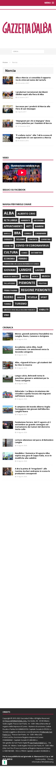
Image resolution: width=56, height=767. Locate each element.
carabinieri (40, 233)
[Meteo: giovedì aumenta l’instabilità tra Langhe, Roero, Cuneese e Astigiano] (8, 339)
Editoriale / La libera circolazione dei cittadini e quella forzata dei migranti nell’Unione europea (33, 393)
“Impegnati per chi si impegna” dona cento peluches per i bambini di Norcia (34, 122)
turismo (21, 303)
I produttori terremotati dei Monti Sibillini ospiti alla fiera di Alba (32, 93)
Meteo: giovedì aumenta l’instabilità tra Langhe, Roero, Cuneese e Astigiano (34, 334)
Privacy (50, 759)
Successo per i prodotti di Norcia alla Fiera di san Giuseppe (33, 107)
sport (44, 297)
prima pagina (10, 290)
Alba (9, 213)
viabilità (43, 309)
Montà (35, 276)
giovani (9, 270)
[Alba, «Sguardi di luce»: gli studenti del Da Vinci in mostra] (8, 367)
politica (42, 283)
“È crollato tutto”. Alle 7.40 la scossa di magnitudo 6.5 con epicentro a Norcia (34, 136)
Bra (17, 233)
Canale (28, 233)
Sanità (20, 297)
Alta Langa (10, 220)
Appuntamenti (13, 226)
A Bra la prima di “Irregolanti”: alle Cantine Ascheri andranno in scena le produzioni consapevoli (32, 471)
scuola (32, 297)
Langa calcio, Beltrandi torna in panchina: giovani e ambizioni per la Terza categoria (32, 378)
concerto (33, 239)
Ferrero (22, 258)
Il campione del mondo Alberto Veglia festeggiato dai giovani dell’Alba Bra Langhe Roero (32, 409)
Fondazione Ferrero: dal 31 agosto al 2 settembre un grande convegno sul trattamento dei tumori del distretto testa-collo (33, 426)
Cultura (11, 252)
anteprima (39, 220)
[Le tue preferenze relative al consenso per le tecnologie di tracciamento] (4, 762)
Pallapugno (9, 283)
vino (6, 315)
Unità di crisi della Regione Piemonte (19, 310)
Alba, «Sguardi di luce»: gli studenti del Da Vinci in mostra (33, 363)
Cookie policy (40, 759)
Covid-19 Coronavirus (32, 245)
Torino (7, 304)
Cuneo (24, 253)
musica (46, 276)
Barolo (7, 233)
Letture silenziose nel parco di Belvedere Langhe (34, 441)
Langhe (25, 270)
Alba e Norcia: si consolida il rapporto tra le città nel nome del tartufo (33, 78)
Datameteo (36, 253)
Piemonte (27, 283)
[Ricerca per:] (28, 51)
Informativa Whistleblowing (42, 762)
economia (9, 258)
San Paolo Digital (20, 743)
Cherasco (8, 239)
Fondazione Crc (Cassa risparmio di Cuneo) (21, 264)
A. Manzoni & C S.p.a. (41, 756)
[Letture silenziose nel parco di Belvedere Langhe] (8, 445)
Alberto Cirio (26, 213)
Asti (28, 226)
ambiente (25, 220)
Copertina (46, 239)
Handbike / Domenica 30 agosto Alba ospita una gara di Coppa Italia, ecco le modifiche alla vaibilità (33, 455)
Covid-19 (8, 246)
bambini (39, 226)
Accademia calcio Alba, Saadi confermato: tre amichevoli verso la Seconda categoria (32, 349)
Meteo (25, 276)
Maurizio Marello (11, 276)
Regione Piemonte (36, 290)
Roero (8, 297)
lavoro (39, 270)
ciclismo (20, 239)
